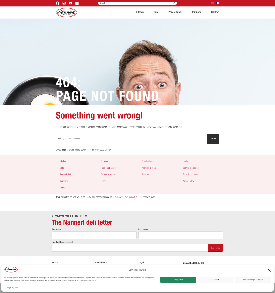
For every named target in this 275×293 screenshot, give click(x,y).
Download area (148, 161)
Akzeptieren (178, 280)
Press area (146, 175)
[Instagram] (64, 3)
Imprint (17, 288)
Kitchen (140, 12)
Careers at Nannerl (108, 175)
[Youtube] (70, 3)
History (103, 181)
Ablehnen (215, 280)
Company (196, 12)
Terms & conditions (190, 175)
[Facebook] (57, 3)
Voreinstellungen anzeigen (253, 280)
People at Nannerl (108, 168)
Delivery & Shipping (191, 168)
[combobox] (135, 3)
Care (156, 12)
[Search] (175, 3)
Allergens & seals (149, 168)
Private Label (174, 12)
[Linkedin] (77, 3)
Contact (215, 12)
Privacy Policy (10, 288)
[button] (269, 270)
